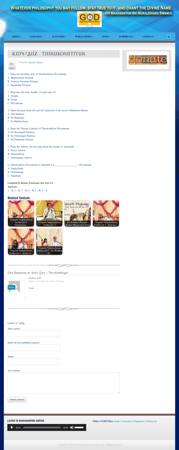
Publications (84, 36)
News (106, 36)
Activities (59, 36)
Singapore (139, 421)
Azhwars (31, 62)
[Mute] (72, 427)
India (117, 421)
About (16, 36)
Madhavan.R (35, 277)
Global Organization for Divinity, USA (89, 21)
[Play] (12, 427)
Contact (149, 36)
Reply (11, 287)
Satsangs (36, 36)
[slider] (79, 427)
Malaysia (152, 421)
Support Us (126, 36)
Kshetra (40, 62)
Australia (127, 421)
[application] (46, 427)
